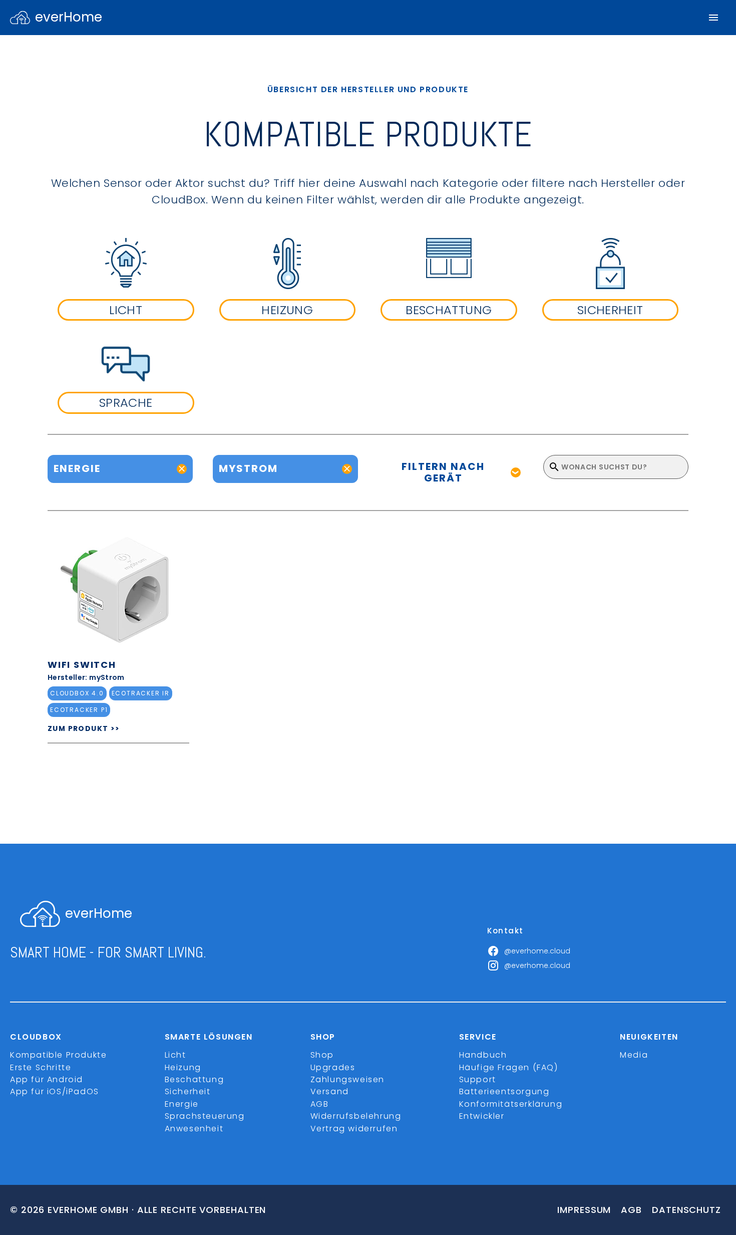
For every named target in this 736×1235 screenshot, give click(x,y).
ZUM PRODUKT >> (84, 728)
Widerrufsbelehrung (356, 1116)
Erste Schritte (40, 1067)
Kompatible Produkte (58, 1055)
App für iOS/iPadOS (54, 1091)
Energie (182, 1104)
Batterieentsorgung (504, 1091)
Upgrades (332, 1067)
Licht (175, 1055)
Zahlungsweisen (347, 1079)
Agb (631, 1209)
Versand (329, 1091)
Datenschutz (686, 1209)
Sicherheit (188, 1091)
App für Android (46, 1079)
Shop (322, 1055)
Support (477, 1079)
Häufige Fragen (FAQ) (508, 1067)
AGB (319, 1104)
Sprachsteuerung (205, 1116)
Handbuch (483, 1055)
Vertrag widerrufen (354, 1128)
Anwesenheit (194, 1128)
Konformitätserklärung (511, 1104)
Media (634, 1055)
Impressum (584, 1209)
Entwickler (482, 1116)
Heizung (183, 1067)
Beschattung (194, 1079)
